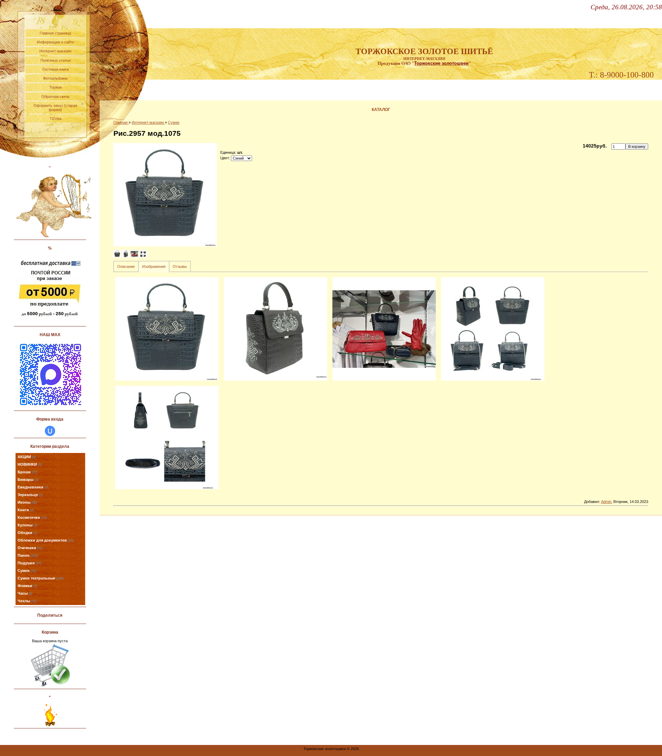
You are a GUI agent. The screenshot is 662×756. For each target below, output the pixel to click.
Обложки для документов (45, 540)
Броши (27, 472)
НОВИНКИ (30, 464)
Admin (606, 502)
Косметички (32, 517)
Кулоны (27, 525)
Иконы (27, 502)
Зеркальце (30, 495)
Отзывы (180, 266)
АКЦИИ (27, 457)
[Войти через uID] (50, 431)
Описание (126, 266)
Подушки (29, 563)
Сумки (27, 570)
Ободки (27, 533)
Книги (26, 510)
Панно (28, 555)
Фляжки (27, 586)
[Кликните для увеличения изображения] (165, 194)
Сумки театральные (40, 578)
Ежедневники (33, 487)
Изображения (154, 266)
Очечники (30, 548)
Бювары (28, 479)
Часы (25, 593)
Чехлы (27, 601)
